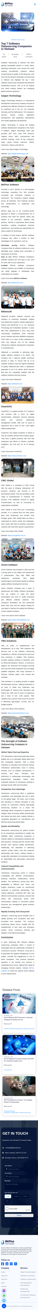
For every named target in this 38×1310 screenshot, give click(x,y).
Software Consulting (27, 1276)
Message (7, 1181)
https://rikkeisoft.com (15, 384)
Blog (2, 1283)
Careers (4, 1286)
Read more (7, 1024)
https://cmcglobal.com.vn (16, 535)
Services (4, 1279)
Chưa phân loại (8, 1070)
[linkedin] (6, 1263)
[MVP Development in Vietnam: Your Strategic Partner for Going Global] (19, 1086)
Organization (15, 1112)
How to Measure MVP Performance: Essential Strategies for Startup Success (18, 1018)
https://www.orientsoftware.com (18, 620)
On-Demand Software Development (13, 1028)
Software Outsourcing (17, 39)
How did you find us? (11, 1192)
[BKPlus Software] (7, 4)
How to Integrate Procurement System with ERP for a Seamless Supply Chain (19, 1060)
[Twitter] (15, 1263)
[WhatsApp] (4, 1297)
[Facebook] (2, 1263)
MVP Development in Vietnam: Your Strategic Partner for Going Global (18, 1101)
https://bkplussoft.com (15, 283)
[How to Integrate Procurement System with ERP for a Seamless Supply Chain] (19, 1045)
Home (3, 1272)
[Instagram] (11, 1263)
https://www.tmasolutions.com (18, 713)
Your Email (8, 1173)
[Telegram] (4, 1302)
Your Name (8, 1165)
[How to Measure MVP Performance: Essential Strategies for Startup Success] (19, 1004)
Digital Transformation (28, 1272)
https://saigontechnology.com (18, 154)
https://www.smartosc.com (17, 456)
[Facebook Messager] (4, 1292)
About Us (4, 1276)
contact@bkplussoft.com (13, 1148)
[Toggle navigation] (35, 4)
